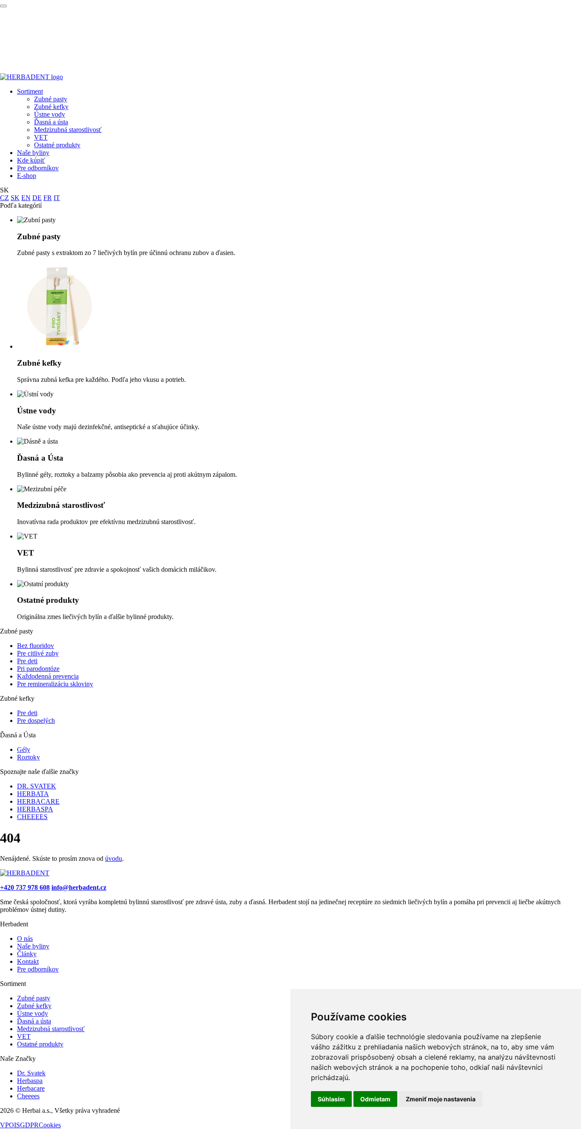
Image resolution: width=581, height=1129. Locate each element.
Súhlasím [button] (331, 1099)
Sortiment (30, 91)
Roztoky (28, 757)
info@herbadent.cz (78, 887)
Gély (23, 749)
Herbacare (31, 1088)
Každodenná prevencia (48, 676)
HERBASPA (35, 809)
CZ (4, 197)
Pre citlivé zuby (38, 653)
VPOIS (10, 1125)
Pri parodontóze (38, 668)
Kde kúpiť (31, 160)
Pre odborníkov (38, 168)
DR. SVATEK (36, 786)
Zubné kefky (51, 106)
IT (57, 197)
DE (37, 197)
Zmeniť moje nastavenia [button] (441, 1099)
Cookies (50, 1125)
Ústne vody (49, 114)
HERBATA (33, 793)
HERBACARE (38, 801)
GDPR (29, 1125)
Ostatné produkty (57, 145)
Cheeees (28, 1096)
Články (27, 953)
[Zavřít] (3, 6)
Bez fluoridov (35, 645)
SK (15, 197)
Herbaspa (30, 1080)
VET (41, 137)
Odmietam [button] (375, 1099)
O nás (25, 938)
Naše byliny (33, 152)
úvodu (113, 858)
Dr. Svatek (31, 1073)
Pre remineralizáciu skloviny (55, 684)
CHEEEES (32, 816)
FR (47, 197)
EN (26, 197)
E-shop (26, 175)
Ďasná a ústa (51, 122)
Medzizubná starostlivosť (68, 129)
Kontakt (28, 961)
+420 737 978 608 (25, 887)
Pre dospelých (36, 720)
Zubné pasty (50, 99)
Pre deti (27, 661)
